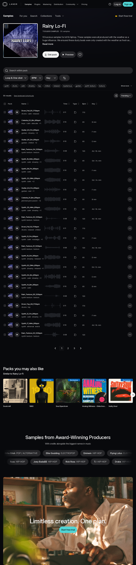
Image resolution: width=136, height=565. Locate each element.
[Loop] (75, 112)
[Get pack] (23, 390)
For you (23, 16)
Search (33, 16)
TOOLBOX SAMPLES (50, 31)
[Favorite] (80, 54)
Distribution (58, 4)
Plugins (37, 4)
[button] (109, 4)
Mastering (47, 4)
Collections (46, 16)
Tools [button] (58, 16)
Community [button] (70, 4)
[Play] (20, 40)
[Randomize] (116, 95)
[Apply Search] (6, 70)
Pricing (84, 4)
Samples (28, 4)
